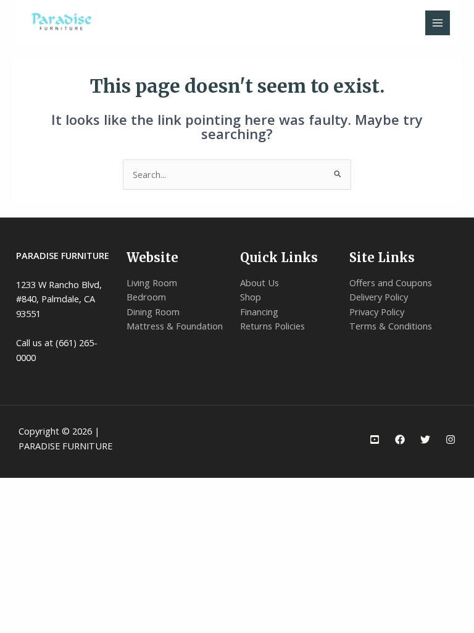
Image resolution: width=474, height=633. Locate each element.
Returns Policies (272, 326)
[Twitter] (425, 439)
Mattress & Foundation (175, 326)
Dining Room (153, 311)
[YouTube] (375, 439)
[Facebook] (400, 439)
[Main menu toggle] (437, 23)
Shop (250, 297)
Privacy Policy (376, 311)
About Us (259, 282)
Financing (259, 311)
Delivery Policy (378, 297)
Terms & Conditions (390, 326)
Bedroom (146, 297)
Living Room (152, 282)
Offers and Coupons (390, 282)
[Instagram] (450, 439)
